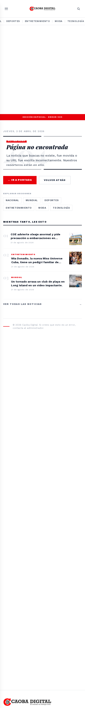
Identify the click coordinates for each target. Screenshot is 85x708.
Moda (58, 21)
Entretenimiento (37, 21)
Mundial (32, 200)
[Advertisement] (42, 69)
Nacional (12, 200)
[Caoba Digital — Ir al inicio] (42, 8)
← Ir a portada (20, 180)
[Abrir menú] (6, 8)
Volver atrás (55, 180)
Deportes (13, 21)
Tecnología (61, 207)
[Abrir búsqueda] (78, 9)
